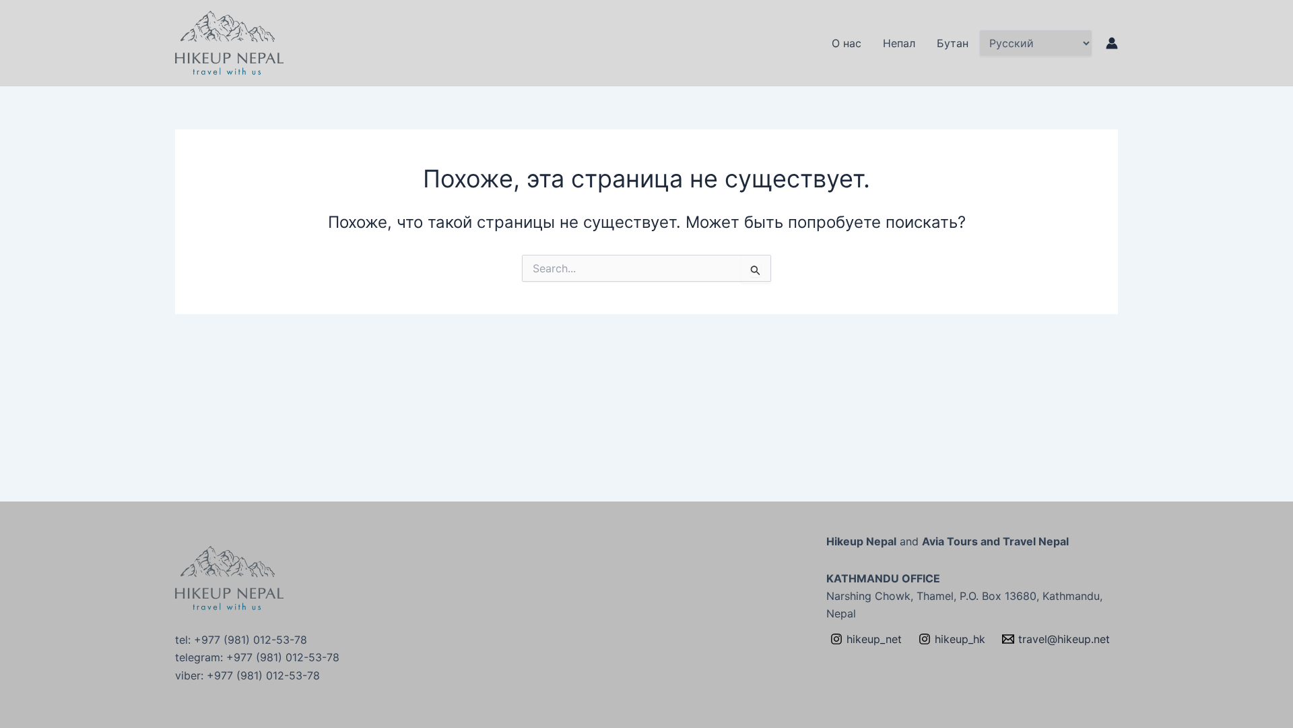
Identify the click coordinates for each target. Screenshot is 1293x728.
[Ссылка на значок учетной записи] (1112, 43)
